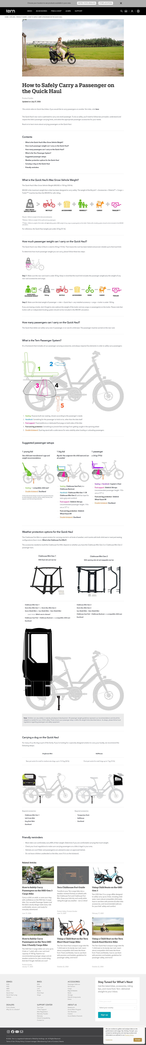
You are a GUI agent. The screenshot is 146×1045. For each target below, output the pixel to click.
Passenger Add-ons (74, 984)
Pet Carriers (71, 986)
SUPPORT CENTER (44, 1005)
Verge (39, 995)
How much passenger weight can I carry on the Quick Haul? (47, 146)
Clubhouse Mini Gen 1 (76, 493)
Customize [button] (109, 1040)
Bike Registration (42, 1011)
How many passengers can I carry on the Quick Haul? (44, 149)
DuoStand (42, 491)
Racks (69, 993)
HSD (7, 986)
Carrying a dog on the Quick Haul (37, 164)
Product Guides (21, 17)
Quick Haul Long (11, 995)
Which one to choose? (43, 614)
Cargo (70, 988)
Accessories (41, 11)
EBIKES (9, 982)
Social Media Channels (75, 1016)
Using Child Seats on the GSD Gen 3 (107, 889)
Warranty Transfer (42, 1014)
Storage (70, 995)
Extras (69, 999)
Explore (12, 17)
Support (78, 11)
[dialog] (124, 1035)
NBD (7, 988)
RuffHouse (80, 818)
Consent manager (31, 1041)
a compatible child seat (62, 618)
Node (39, 990)
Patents (61, 1041)
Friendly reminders (32, 167)
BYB (38, 984)
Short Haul (40, 993)
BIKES (39, 982)
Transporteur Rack (83, 815)
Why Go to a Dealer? (13, 1009)
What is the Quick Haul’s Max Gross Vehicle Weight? (44, 142)
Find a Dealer (10, 1007)
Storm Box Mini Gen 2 (49, 608)
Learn (68, 11)
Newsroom (71, 1007)
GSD (7, 984)
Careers (70, 1014)
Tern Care (40, 1007)
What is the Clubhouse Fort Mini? (54, 540)
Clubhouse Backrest (67, 489)
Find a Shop (56, 11)
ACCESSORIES (74, 982)
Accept (137, 1040)
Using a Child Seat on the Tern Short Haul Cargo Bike (72, 940)
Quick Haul (9, 993)
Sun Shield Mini (44, 611)
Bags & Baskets (72, 990)
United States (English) (86, 3)
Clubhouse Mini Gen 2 (68, 495)
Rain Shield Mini (56, 611)
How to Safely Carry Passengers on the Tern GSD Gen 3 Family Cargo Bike (36, 941)
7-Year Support (41, 1009)
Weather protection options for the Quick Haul (42, 160)
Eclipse (39, 986)
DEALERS (10, 1005)
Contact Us (40, 1020)
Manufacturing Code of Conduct (48, 1041)
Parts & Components (74, 997)
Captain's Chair (115, 484)
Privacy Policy (20, 1041)
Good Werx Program (74, 1009)
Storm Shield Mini (31, 611)
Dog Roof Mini (30, 821)
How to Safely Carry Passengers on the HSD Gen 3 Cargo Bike (37, 890)
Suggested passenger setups (35, 157)
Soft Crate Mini (30, 818)
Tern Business (72, 1011)
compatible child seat (40, 488)
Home (6, 17)
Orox (8, 990)
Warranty (40, 1016)
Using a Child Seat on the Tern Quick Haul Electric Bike (107, 940)
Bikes (29, 11)
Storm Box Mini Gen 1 (32, 608)
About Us (72, 1005)
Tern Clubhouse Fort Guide (71, 887)
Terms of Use (10, 1041)
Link (38, 988)
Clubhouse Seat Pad (73, 486)
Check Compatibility (43, 1018)
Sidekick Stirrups (76, 502)
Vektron (8, 997)
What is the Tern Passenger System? (38, 153)
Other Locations (105, 3)
